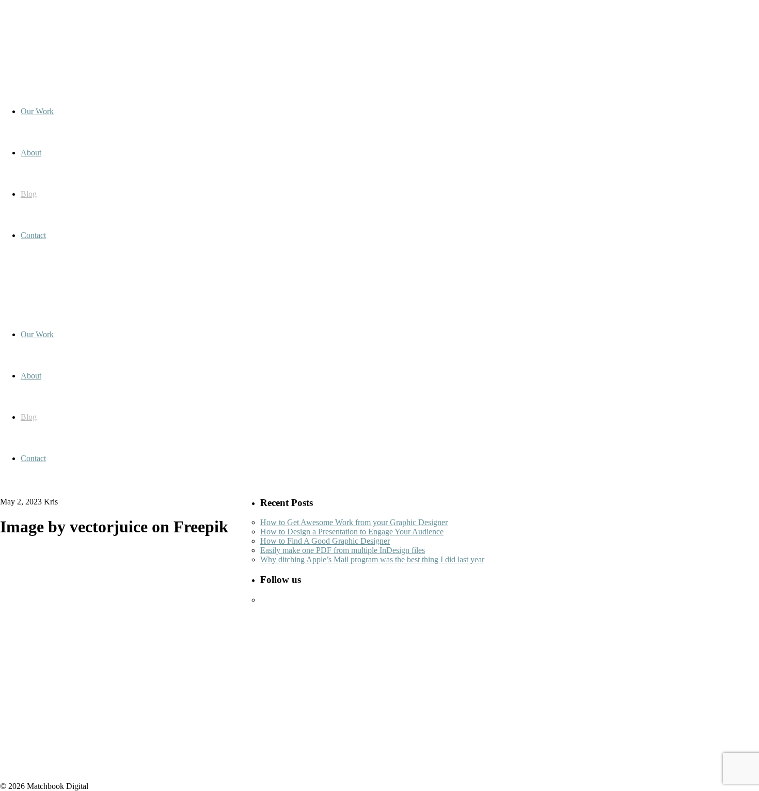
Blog (29, 417)
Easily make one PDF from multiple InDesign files (342, 550)
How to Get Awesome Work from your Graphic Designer (354, 522)
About (31, 375)
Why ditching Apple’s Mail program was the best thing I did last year (372, 559)
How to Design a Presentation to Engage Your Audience (352, 531)
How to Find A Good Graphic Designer (325, 540)
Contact (33, 458)
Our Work (37, 334)
